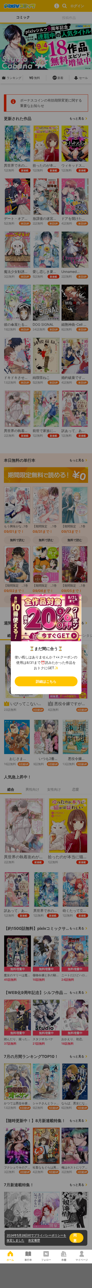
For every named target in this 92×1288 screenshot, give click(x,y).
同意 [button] (75, 1238)
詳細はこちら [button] (46, 681)
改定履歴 (34, 1240)
